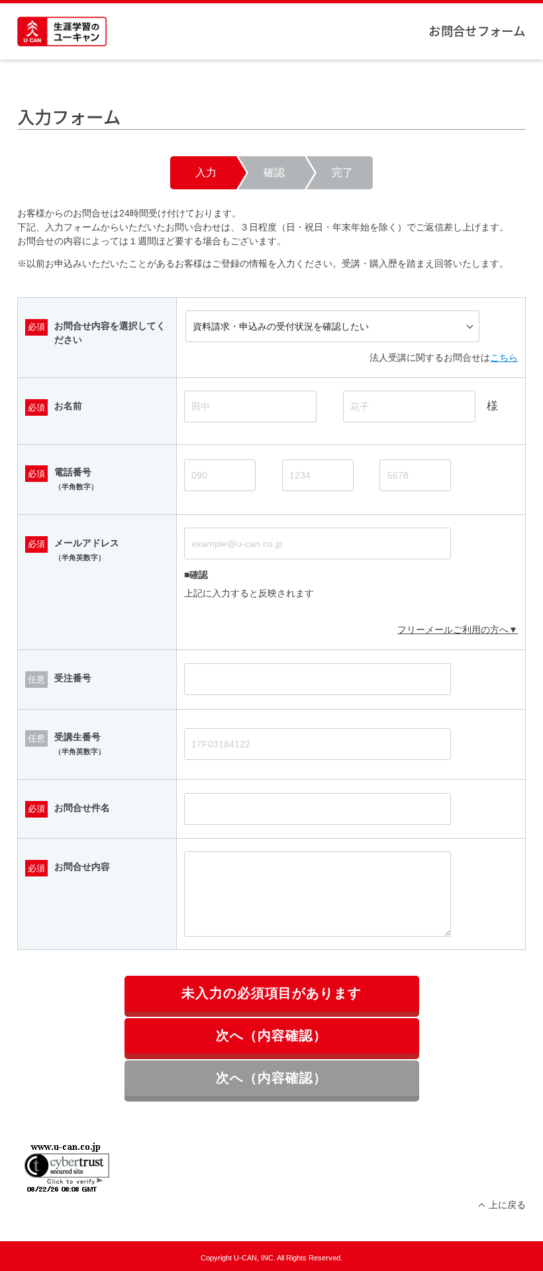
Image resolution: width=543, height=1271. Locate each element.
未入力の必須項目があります (271, 993)
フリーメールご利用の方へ (453, 629)
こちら (504, 357)
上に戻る (507, 1205)
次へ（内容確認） (271, 1035)
